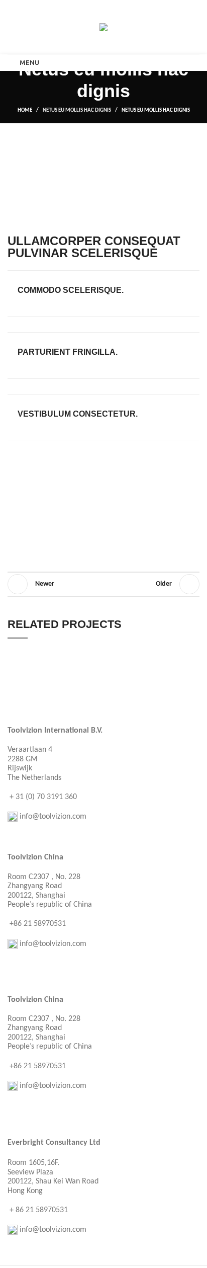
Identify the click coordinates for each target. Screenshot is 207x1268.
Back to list (103, 584)
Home (25, 110)
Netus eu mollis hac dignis (77, 110)
